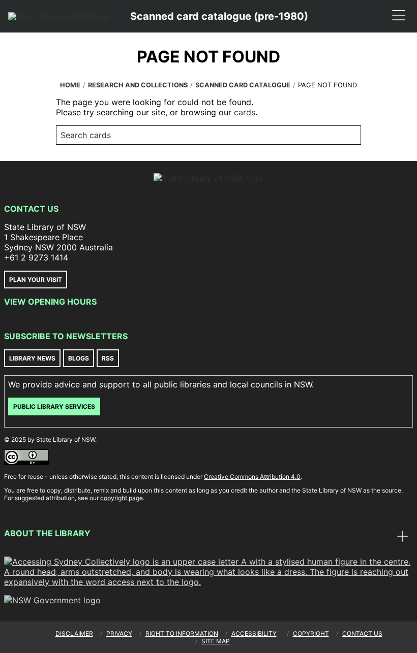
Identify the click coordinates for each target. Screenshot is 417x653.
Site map (215, 641)
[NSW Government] (52, 600)
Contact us (362, 633)
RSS (108, 358)
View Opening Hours (50, 302)
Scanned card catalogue (242, 85)
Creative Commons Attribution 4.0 (252, 476)
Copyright (311, 633)
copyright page (121, 498)
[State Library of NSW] (59, 16)
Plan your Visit (35, 279)
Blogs (78, 358)
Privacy (119, 633)
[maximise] (403, 537)
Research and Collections (138, 85)
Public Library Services (54, 406)
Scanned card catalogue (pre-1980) (219, 16)
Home (70, 85)
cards (244, 112)
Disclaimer (74, 633)
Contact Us (31, 209)
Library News (32, 358)
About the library (47, 533)
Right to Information (181, 633)
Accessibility (254, 633)
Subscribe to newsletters (66, 336)
